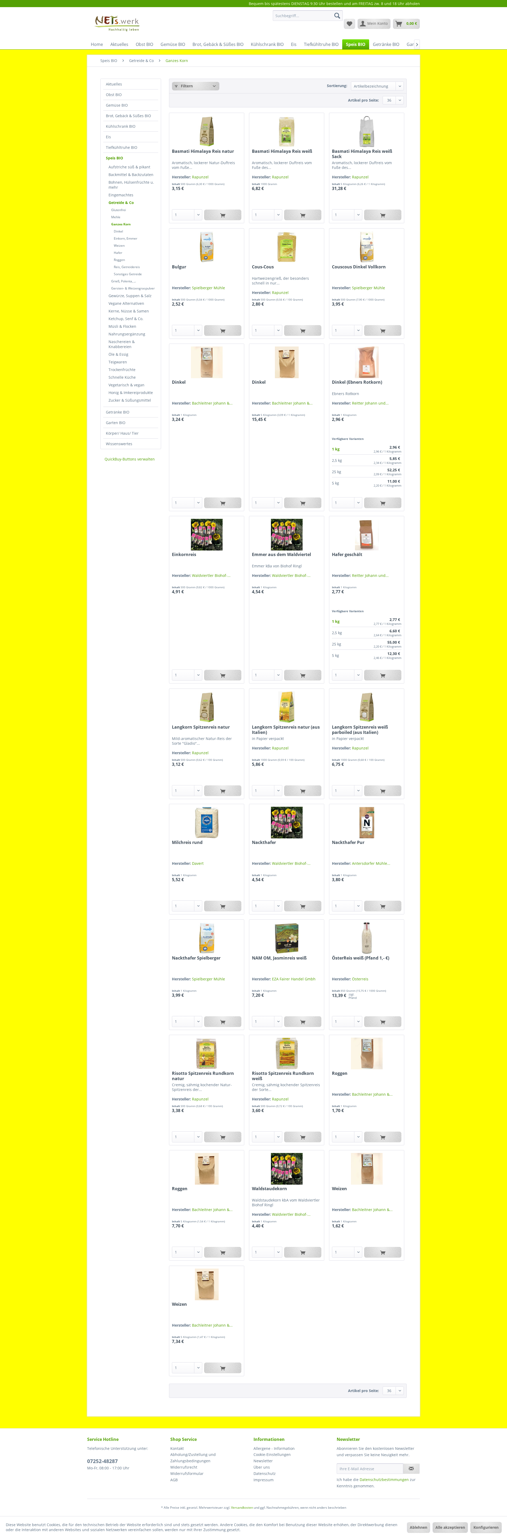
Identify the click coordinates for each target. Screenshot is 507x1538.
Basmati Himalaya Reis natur (203, 151)
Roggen (119, 260)
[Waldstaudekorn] (286, 1169)
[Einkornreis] (206, 534)
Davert (198, 863)
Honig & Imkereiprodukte (131, 392)
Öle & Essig (118, 354)
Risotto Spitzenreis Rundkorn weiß (283, 1076)
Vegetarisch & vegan (126, 384)
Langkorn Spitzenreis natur (201, 727)
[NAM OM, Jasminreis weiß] (286, 938)
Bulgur (179, 267)
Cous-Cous (263, 267)
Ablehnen (418, 1527)
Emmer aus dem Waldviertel (281, 554)
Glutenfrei (118, 210)
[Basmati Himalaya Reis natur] (206, 131)
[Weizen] (366, 1169)
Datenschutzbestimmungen (384, 1479)
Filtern (186, 85)
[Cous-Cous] (286, 247)
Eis (108, 136)
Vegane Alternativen (126, 303)
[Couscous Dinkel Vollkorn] (366, 247)
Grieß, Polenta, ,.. (123, 281)
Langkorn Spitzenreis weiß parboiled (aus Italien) (360, 729)
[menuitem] (308, 18)
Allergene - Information (274, 1448)
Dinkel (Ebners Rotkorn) (357, 382)
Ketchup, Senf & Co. (126, 318)
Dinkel (118, 231)
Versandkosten (242, 1507)
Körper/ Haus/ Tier (122, 433)
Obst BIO (114, 94)
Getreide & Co (121, 202)
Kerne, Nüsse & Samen (129, 311)
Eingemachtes (121, 194)
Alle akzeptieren (450, 1527)
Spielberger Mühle (208, 287)
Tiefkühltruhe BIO (121, 147)
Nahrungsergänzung (127, 333)
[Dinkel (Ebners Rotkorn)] (366, 362)
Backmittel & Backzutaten (131, 174)
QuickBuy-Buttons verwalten (130, 459)
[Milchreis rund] (206, 822)
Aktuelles (114, 84)
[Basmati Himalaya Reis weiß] (286, 131)
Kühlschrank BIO (120, 126)
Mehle (115, 217)
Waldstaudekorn (269, 1189)
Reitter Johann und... (370, 403)
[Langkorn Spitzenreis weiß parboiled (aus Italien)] (366, 707)
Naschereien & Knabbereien (122, 344)
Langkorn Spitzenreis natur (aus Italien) (286, 729)
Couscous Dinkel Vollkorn (359, 267)
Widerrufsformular (187, 1473)
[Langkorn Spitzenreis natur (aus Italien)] (286, 707)
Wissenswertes (119, 443)
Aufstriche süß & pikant (129, 166)
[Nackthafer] (286, 822)
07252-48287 (102, 1461)
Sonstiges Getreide (128, 274)
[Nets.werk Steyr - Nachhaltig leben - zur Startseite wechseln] (117, 23)
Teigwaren (118, 361)
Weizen (119, 245)
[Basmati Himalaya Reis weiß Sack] (366, 131)
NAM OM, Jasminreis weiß (279, 958)
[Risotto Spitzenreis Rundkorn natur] (206, 1053)
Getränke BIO (117, 412)
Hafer (118, 252)
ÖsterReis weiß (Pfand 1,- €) (360, 958)
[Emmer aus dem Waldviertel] (286, 534)
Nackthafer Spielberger (196, 958)
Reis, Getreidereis (127, 267)
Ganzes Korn (121, 224)
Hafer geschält (347, 554)
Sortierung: (337, 85)
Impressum (263, 1479)
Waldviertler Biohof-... (211, 575)
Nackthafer (264, 842)
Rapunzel (200, 176)
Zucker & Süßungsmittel (130, 400)
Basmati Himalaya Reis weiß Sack (362, 154)
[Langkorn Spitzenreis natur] (206, 707)
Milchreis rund (187, 842)
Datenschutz (264, 1473)
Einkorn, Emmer (125, 238)
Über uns (261, 1467)
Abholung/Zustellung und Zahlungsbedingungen (193, 1457)
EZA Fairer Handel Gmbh (294, 978)
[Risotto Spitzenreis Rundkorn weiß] (286, 1053)
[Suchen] (337, 15)
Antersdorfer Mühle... (371, 863)
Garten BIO (115, 422)
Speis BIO (114, 157)
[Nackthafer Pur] (366, 822)
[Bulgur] (206, 247)
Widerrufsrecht (183, 1467)
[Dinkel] (206, 362)
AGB (174, 1479)
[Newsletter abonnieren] (411, 1468)
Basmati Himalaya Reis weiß (282, 151)
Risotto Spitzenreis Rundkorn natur (203, 1076)
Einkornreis (184, 554)
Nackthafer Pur (348, 842)
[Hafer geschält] (366, 534)
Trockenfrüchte (122, 369)
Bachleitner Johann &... (212, 403)
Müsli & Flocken (122, 326)
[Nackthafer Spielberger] (206, 938)
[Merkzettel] (349, 23)
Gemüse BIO (117, 105)
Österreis (360, 978)
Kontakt (177, 1448)
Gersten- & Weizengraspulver (133, 288)
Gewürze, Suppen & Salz (130, 295)
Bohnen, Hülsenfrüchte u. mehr (131, 185)
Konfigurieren (486, 1527)
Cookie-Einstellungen (272, 1454)
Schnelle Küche (122, 377)
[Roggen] (366, 1053)
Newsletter (263, 1460)
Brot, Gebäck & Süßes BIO (128, 115)
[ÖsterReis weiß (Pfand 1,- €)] (366, 938)
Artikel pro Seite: (363, 100)
